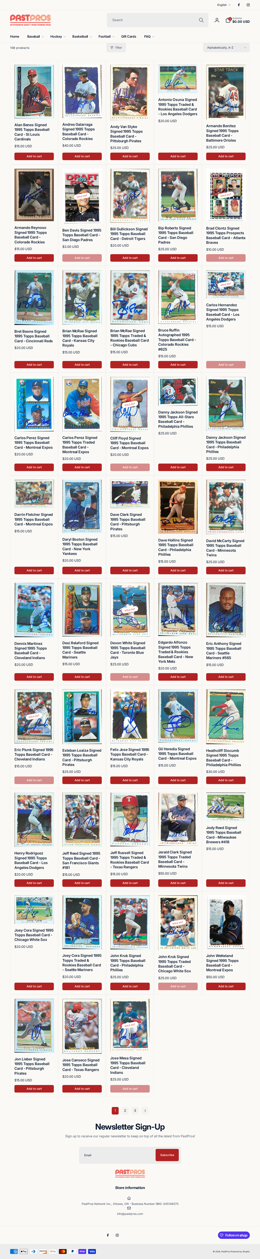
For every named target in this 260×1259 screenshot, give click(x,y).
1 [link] (115, 1110)
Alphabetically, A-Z (220, 47)
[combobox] (157, 20)
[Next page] (145, 1111)
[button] (237, 20)
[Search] (201, 20)
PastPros (225, 1251)
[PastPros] (130, 1176)
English (222, 5)
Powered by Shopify (240, 1251)
